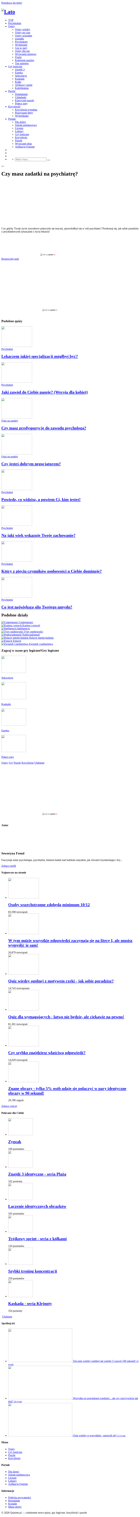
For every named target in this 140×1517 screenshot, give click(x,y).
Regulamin (14, 1500)
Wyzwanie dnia (23, 143)
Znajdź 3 (20, 69)
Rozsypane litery (24, 112)
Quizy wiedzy (22, 29)
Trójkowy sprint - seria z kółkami (37, 1238)
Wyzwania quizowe (25, 54)
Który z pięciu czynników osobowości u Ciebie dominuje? (51, 571)
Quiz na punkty (9, 420)
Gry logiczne (15, 66)
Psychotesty (21, 41)
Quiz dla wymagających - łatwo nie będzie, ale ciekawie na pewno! (66, 1017)
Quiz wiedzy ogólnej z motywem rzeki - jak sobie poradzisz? (61, 981)
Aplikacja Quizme (25, 146)
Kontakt (12, 1503)
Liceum (19, 128)
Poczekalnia (14, 23)
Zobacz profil (8, 865)
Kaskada (19, 78)
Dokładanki (21, 94)
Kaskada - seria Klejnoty (30, 1303)
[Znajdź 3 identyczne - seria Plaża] (20, 1166)
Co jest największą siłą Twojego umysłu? (36, 607)
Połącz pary (21, 103)
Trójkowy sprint (23, 85)
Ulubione (7, 1316)
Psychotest (7, 349)
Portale (12, 118)
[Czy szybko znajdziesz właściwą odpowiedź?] (23, 1045)
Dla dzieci (20, 122)
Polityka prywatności (19, 1497)
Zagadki (19, 38)
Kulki (18, 81)
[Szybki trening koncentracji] (20, 1263)
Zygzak (14, 1141)
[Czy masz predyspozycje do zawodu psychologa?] (16, 417)
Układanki (20, 97)
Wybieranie (21, 44)
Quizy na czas (22, 32)
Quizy (11, 26)
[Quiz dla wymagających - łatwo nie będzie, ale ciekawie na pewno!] (23, 1009)
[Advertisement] (70, 244)
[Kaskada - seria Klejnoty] (20, 1296)
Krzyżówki (14, 106)
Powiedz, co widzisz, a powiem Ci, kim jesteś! (41, 499)
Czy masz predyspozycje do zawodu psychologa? (43, 428)
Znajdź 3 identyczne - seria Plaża (37, 1174)
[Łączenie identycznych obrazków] (20, 1199)
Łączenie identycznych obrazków (37, 1206)
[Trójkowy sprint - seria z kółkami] (20, 1231)
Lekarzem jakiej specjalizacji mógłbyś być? (39, 356)
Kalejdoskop (22, 88)
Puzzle (11, 91)
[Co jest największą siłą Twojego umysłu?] (16, 596)
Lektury (19, 131)
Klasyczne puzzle (24, 100)
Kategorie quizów (24, 60)
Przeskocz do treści (11, 2)
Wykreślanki (22, 115)
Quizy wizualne (23, 35)
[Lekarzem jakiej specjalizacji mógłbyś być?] (16, 345)
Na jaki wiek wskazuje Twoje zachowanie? (38, 535)
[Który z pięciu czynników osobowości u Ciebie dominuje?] (16, 560)
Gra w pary (21, 47)
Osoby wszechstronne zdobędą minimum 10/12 (49, 904)
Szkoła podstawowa (26, 125)
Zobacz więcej (9, 1106)
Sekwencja (21, 75)
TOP (10, 20)
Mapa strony (15, 1506)
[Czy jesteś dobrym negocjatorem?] (16, 453)
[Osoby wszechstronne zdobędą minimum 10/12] (23, 897)
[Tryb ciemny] (2, 166)
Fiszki (18, 57)
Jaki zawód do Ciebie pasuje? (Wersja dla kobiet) (44, 392)
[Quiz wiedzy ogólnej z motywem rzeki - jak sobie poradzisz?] (23, 973)
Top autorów (22, 63)
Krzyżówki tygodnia (26, 109)
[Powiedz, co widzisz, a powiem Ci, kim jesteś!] (16, 489)
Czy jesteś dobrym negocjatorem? (31, 464)
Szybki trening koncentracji (32, 1271)
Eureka (19, 72)
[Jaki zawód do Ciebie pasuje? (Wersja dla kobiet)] (16, 381)
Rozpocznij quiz (10, 258)
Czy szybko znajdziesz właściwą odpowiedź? (47, 1052)
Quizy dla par (22, 51)
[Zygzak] (20, 1134)
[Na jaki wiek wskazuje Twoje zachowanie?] (16, 524)
